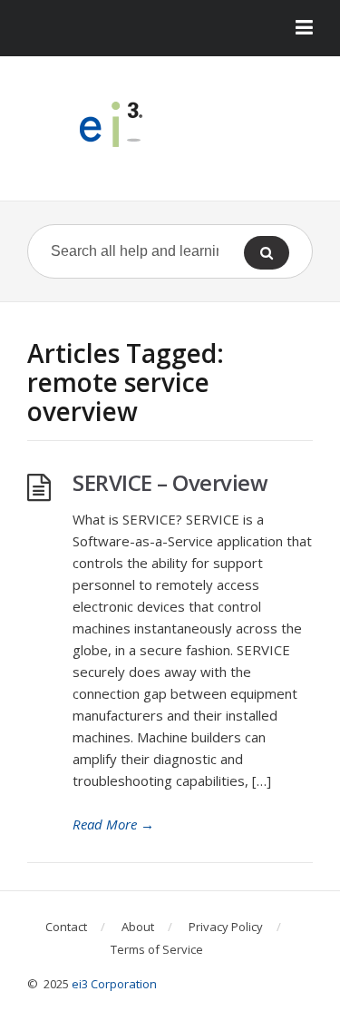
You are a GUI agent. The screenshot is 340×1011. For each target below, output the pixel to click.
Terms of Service (157, 949)
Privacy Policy (226, 926)
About (137, 926)
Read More (113, 824)
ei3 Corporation (114, 984)
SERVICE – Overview (170, 482)
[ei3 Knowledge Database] (170, 124)
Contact (66, 926)
